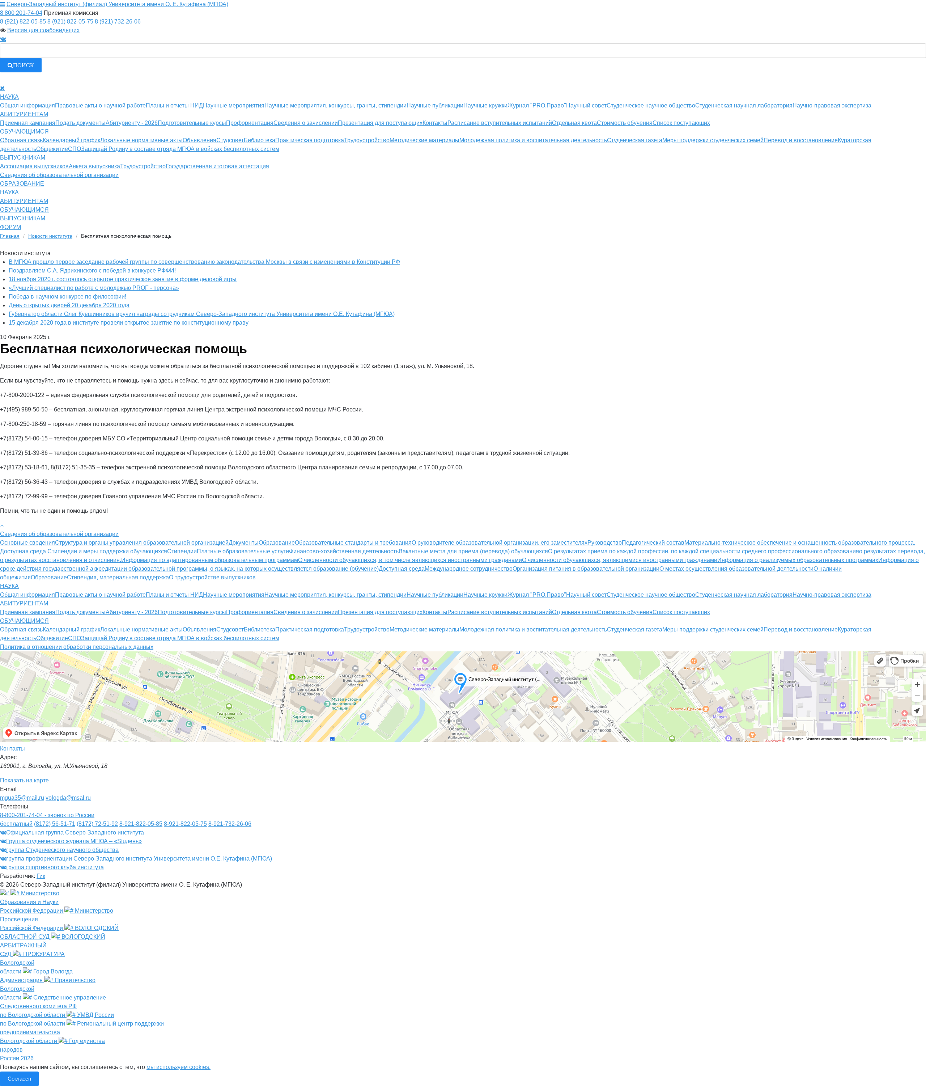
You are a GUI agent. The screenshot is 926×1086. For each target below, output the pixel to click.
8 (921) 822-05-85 (23, 21)
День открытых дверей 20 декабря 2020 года (69, 305)
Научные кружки (485, 105)
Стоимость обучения (625, 123)
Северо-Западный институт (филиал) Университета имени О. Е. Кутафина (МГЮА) (117, 4)
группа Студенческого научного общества (62, 850)
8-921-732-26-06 (229, 824)
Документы (244, 543)
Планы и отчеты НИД (174, 105)
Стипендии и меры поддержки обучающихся (107, 551)
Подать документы (80, 123)
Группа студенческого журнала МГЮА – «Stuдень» (74, 841)
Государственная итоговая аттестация (217, 166)
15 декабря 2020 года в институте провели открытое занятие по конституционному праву (129, 323)
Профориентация (249, 123)
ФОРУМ (10, 227)
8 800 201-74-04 (21, 13)
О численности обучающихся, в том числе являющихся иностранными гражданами (410, 560)
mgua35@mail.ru (22, 798)
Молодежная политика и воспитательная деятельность (533, 140)
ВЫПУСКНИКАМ (22, 158)
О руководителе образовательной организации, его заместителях (499, 543)
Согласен (19, 1079)
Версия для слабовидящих (43, 30)
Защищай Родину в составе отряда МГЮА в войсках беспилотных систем (180, 149)
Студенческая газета (634, 140)
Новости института (50, 236)
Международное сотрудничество (469, 569)
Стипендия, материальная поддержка (118, 577)
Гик (41, 876)
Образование (277, 543)
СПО (74, 149)
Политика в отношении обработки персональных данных (76, 647)
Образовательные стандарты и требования (353, 543)
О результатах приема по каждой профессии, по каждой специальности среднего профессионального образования (703, 551)
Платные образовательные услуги (243, 551)
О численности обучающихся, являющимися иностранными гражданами (619, 560)
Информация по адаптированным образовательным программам (209, 560)
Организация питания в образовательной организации (586, 569)
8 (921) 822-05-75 (70, 21)
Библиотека (259, 140)
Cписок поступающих (681, 123)
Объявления (199, 140)
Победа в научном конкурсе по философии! (67, 296)
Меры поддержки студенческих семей (713, 140)
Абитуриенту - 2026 (132, 123)
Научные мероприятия (233, 105)
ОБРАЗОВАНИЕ (22, 184)
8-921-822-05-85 (140, 824)
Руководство (604, 543)
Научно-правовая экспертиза (832, 105)
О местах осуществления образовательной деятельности (736, 569)
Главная (10, 236)
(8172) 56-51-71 (54, 824)
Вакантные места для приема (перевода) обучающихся (473, 551)
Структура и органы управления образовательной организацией (142, 543)
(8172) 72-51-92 (97, 824)
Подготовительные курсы (192, 123)
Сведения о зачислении (305, 123)
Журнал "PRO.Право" (536, 105)
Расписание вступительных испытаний (499, 123)
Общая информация (27, 105)
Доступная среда (402, 569)
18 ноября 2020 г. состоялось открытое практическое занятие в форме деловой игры (123, 279)
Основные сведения (27, 543)
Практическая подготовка (309, 140)
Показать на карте (24, 780)
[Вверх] (2, 525)
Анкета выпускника (94, 166)
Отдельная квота (574, 123)
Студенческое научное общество (651, 105)
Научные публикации (435, 105)
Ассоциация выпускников (34, 166)
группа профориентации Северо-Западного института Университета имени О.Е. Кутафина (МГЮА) (139, 858)
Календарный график (71, 140)
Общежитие (52, 149)
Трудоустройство (367, 140)
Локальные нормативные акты (141, 140)
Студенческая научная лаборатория (744, 105)
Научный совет (586, 105)
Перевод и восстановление (801, 140)
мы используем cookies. (178, 1067)
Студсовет (230, 140)
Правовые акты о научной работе (100, 105)
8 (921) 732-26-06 (118, 21)
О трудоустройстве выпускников (212, 577)
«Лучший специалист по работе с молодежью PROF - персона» (94, 288)
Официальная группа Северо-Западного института (75, 832)
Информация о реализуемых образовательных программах (797, 560)
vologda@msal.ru (68, 798)
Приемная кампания (27, 123)
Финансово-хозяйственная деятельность (344, 551)
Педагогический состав (653, 543)
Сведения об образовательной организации (59, 175)
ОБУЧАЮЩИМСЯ (24, 131)
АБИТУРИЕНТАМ (24, 114)
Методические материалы (424, 140)
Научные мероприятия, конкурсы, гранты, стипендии (335, 105)
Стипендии (182, 551)
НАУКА (9, 97)
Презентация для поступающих (380, 123)
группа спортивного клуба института (55, 867)
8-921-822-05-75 (185, 824)
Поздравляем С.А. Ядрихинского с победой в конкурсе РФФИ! (92, 270)
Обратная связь (21, 140)
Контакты (434, 123)
